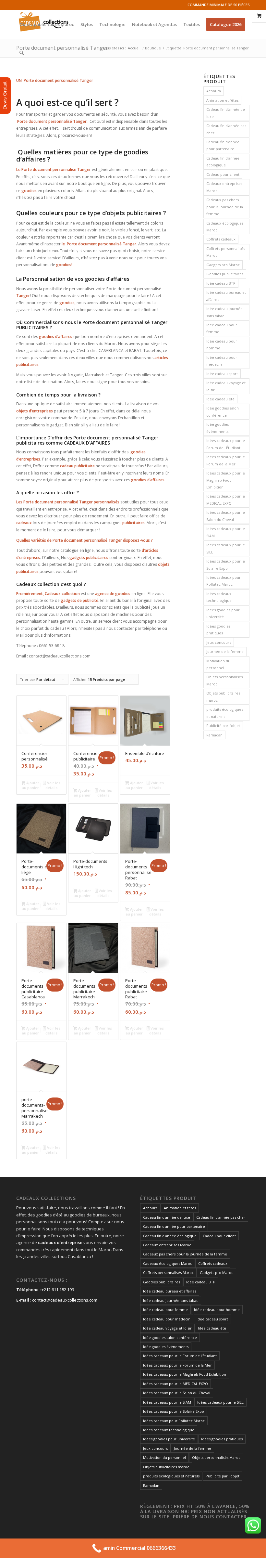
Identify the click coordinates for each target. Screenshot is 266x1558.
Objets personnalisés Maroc (224, 680)
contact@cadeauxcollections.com (64, 1300)
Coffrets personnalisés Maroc (225, 252)
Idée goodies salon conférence (222, 411)
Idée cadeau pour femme (221, 328)
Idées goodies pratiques (218, 629)
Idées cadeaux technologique (219, 597)
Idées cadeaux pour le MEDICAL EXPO (225, 499)
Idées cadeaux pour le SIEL (225, 548)
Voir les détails (52, 785)
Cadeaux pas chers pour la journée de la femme (224, 206)
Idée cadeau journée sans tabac (224, 312)
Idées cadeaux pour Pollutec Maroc (223, 581)
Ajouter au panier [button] (30, 785)
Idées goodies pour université (223, 613)
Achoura (213, 90)
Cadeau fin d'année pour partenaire (222, 145)
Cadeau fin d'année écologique (222, 161)
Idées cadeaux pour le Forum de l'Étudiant (225, 444)
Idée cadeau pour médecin (221, 361)
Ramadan (214, 735)
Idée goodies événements (217, 428)
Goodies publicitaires (224, 273)
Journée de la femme (225, 651)
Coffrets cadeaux (221, 239)
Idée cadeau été (220, 398)
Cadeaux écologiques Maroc (224, 226)
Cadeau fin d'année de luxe (225, 113)
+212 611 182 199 (58, 1289)
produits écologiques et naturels (224, 713)
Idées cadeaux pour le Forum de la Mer (225, 460)
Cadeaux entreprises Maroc (224, 187)
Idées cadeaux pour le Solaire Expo (225, 564)
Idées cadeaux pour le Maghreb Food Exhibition (225, 480)
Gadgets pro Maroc (223, 264)
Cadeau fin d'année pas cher (226, 129)
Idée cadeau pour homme (221, 344)
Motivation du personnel (218, 664)
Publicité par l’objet (223, 725)
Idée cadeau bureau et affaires (226, 296)
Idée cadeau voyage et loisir (226, 386)
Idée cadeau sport (222, 373)
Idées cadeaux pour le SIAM (225, 532)
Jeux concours (218, 642)
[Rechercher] (21, 53)
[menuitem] (46, 24)
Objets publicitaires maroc (223, 696)
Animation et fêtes (222, 100)
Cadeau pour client (222, 174)
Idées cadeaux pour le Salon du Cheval (225, 516)
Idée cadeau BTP (221, 283)
